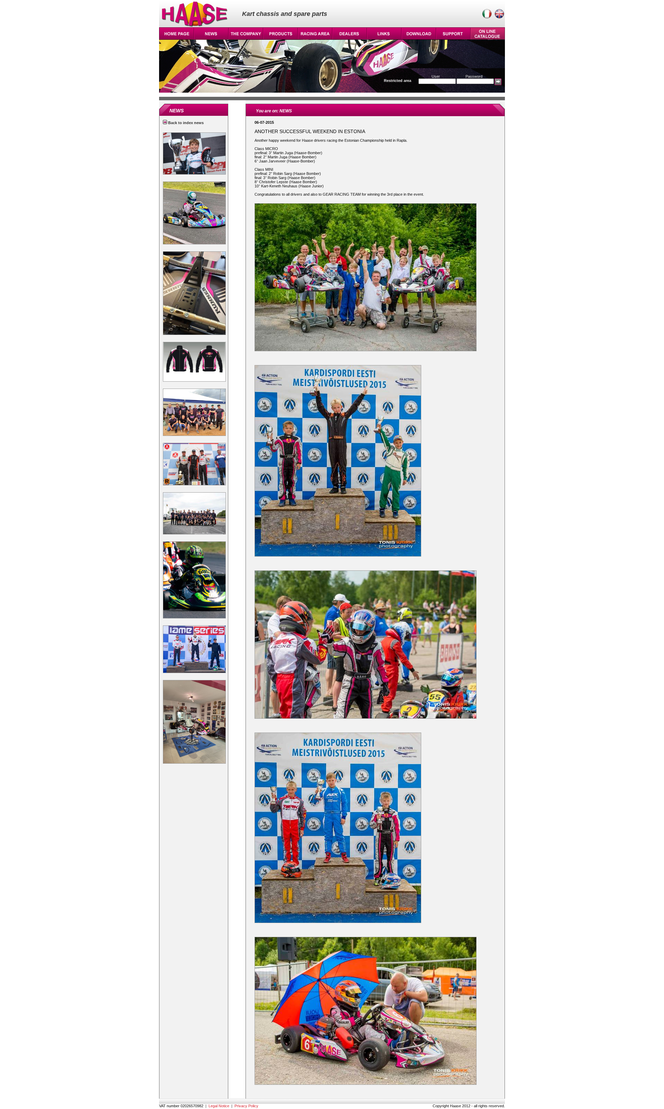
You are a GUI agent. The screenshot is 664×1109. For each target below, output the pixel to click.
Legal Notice (219, 1106)
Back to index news (185, 123)
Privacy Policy (246, 1106)
